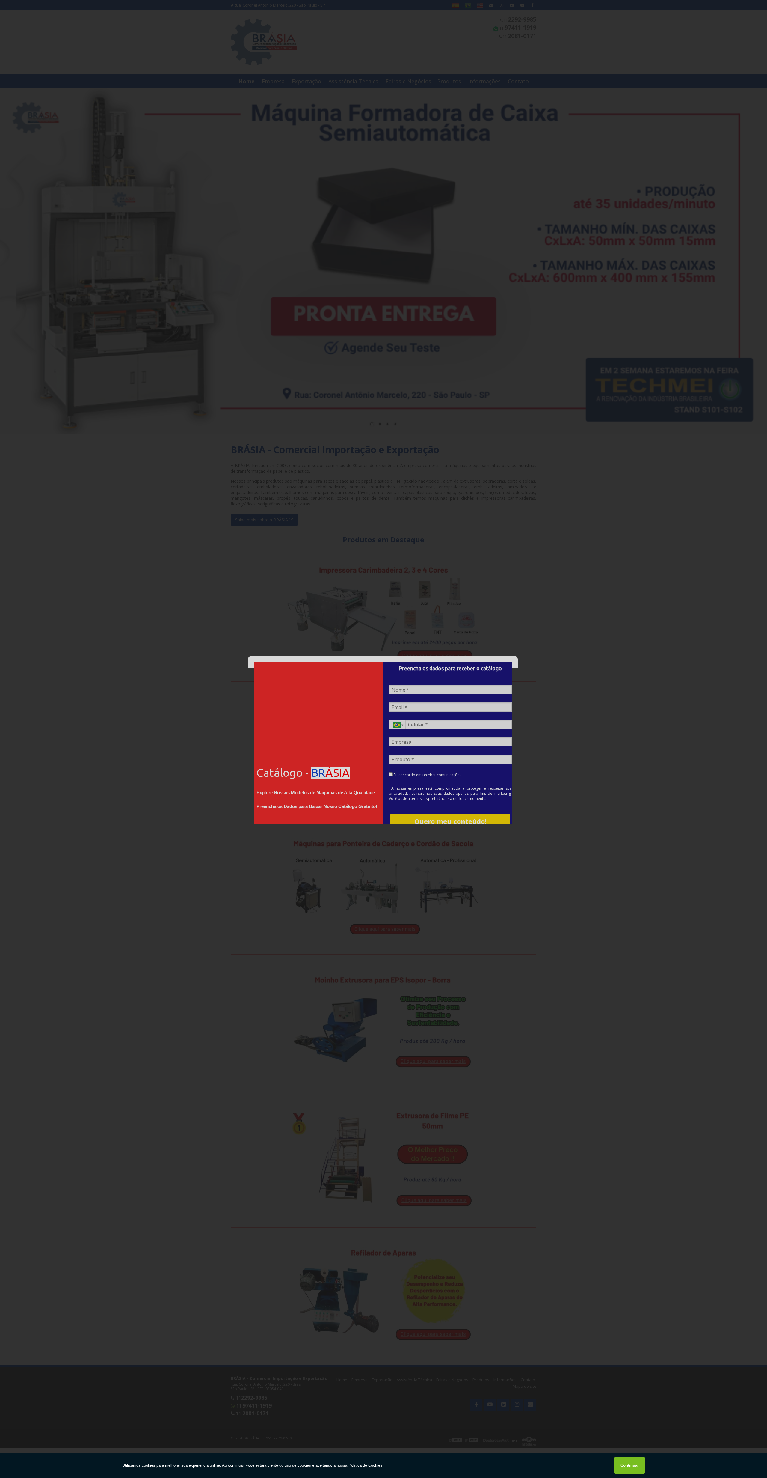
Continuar (629, 1465)
